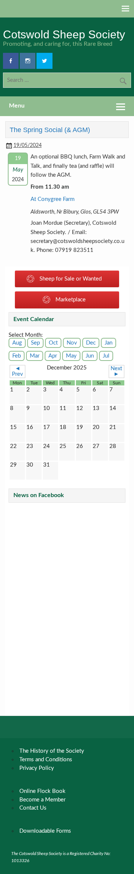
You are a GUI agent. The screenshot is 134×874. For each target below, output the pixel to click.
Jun (90, 356)
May (71, 356)
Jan (108, 343)
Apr (52, 356)
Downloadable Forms (45, 831)
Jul (106, 356)
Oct (53, 343)
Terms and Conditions (45, 759)
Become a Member (42, 800)
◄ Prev (17, 371)
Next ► (116, 371)
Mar (34, 356)
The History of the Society (51, 751)
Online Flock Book (42, 791)
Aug (17, 343)
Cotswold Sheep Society (64, 34)
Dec (91, 343)
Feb (16, 356)
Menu (17, 106)
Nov (72, 343)
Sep (35, 343)
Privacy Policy (36, 768)
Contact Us (33, 808)
